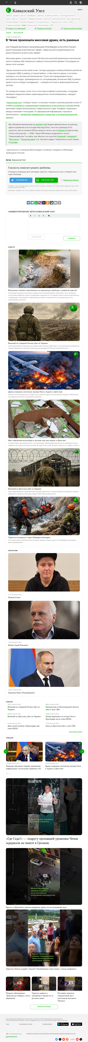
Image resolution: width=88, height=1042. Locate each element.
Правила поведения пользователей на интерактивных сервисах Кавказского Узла (51, 1033)
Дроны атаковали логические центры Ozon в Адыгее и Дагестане (35, 391)
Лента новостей (18, 32)
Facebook (61, 136)
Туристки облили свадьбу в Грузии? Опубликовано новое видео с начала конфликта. (41, 968)
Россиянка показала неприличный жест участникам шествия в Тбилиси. (67, 997)
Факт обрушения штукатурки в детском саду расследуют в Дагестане (37, 440)
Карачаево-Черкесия (58, 19)
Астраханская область (52, 15)
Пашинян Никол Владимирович (21, 692)
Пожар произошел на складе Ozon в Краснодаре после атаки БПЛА (61, 717)
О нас (7, 1024)
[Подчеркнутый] (39, 216)
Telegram (62, 130)
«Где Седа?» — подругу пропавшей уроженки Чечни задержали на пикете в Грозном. (42, 840)
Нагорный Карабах (12, 22)
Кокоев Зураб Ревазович (18, 645)
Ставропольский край (13, 25)
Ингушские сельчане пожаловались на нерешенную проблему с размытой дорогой (42, 290)
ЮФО (51, 25)
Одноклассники (28, 139)
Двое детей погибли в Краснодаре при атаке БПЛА (23, 727)
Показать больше (44, 1006)
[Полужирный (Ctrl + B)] (30, 216)
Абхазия (8, 15)
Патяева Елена (14, 597)
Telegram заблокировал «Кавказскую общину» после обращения (18, 995)
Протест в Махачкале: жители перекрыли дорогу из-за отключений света (36, 907)
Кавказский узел (14, 102)
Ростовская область (42, 22)
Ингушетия (23, 19)
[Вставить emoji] (49, 216)
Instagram (71, 136)
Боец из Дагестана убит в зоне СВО (60, 726)
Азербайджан (31, 15)
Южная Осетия (32, 25)
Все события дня (75, 732)
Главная (8, 32)
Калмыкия (47, 19)
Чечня (24, 25)
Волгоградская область (68, 15)
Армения (40, 15)
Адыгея (23, 15)
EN (11, 2)
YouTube (14, 142)
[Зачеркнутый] (43, 216)
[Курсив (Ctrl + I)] (35, 216)
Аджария (16, 15)
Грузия (8, 19)
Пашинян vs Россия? (44, 28)
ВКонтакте (14, 139)
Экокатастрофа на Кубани (72, 28)
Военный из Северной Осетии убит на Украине (28, 343)
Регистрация (37, 237)
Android (38, 124)
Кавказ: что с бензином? (17, 28)
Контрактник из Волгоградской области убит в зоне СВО (62, 708)
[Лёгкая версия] (15, 3)
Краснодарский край (73, 19)
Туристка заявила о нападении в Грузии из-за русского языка (42, 995)
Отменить (71, 238)
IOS (45, 124)
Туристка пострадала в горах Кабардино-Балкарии (29, 537)
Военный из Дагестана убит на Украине (24, 488)
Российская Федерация (27, 22)
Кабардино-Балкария (35, 19)
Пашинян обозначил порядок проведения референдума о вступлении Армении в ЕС (23, 767)
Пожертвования (47, 1024)
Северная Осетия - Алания (59, 22)
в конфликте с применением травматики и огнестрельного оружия (43, 105)
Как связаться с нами (25, 1024)
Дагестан (15, 19)
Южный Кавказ (43, 25)
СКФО (71, 22)
